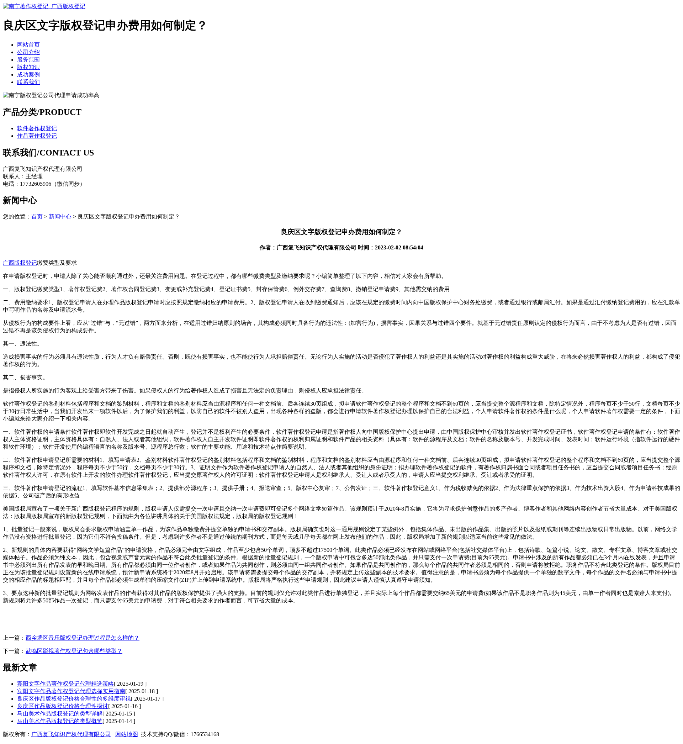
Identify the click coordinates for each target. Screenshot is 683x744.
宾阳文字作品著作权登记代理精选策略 (65, 684)
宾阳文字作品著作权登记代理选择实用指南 (71, 691)
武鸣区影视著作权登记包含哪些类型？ (74, 651)
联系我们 (28, 82)
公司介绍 (28, 52)
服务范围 (28, 60)
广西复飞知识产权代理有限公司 (71, 734)
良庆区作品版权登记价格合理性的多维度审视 (74, 699)
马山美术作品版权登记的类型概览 (59, 721)
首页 (37, 216)
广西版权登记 (20, 263)
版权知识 (28, 67)
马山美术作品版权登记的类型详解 (59, 714)
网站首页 (28, 45)
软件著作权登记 (37, 128)
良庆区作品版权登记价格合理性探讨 (62, 706)
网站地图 (126, 734)
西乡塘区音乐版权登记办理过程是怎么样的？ (82, 638)
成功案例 (28, 75)
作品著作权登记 (37, 136)
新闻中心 (60, 216)
